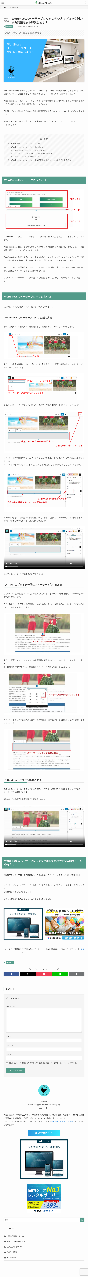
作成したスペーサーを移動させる (27, 156)
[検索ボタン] (85, 2)
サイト (8, 1054)
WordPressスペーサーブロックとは (25, 143)
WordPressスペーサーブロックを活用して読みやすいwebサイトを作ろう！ (42, 160)
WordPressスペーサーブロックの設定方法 (30, 150)
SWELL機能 (12, 1252)
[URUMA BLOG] (43, 2)
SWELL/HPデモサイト (16, 1241)
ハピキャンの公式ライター (62, 1121)
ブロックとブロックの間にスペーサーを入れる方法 (33, 153)
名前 (9, 1036)
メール (9, 1045)
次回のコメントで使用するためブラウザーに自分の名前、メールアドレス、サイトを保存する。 (43, 1063)
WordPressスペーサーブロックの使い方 (27, 147)
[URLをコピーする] (76, 974)
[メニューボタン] (3, 2)
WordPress (9, 26)
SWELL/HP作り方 (14, 1247)
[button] (11, 974)
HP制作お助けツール (15, 1236)
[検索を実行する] (82, 1220)
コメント (10, 1006)
